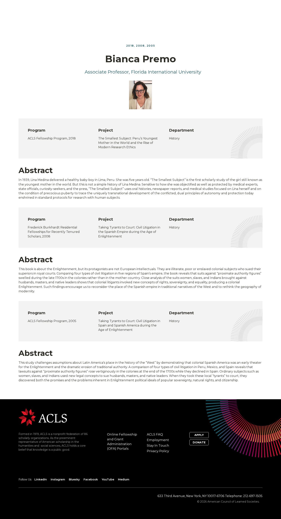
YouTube (108, 479)
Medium (123, 479)
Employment (158, 440)
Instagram (58, 479)
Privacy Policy (158, 451)
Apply (199, 435)
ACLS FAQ (155, 434)
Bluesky (74, 479)
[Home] (43, 417)
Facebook (91, 479)
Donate (199, 442)
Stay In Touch (158, 445)
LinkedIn (40, 479)
